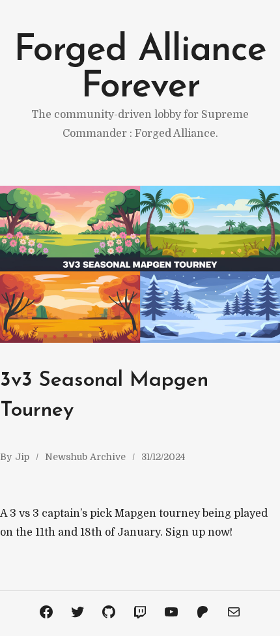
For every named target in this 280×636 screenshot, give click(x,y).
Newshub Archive (85, 457)
